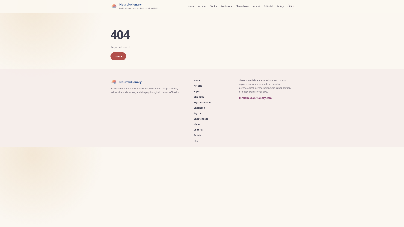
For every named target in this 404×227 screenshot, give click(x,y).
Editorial (268, 6)
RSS (196, 140)
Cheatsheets (242, 6)
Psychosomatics (202, 102)
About (256, 6)
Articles (202, 6)
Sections (225, 6)
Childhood (199, 107)
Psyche (198, 113)
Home (191, 6)
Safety (280, 6)
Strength (199, 96)
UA (290, 6)
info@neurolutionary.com (255, 98)
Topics (213, 6)
